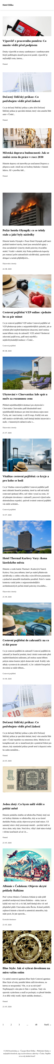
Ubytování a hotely (9, 264)
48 (36, 1024)
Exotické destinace (9, 919)
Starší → (47, 1024)
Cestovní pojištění (9, 346)
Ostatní (5, 64)
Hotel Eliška (8, 5)
